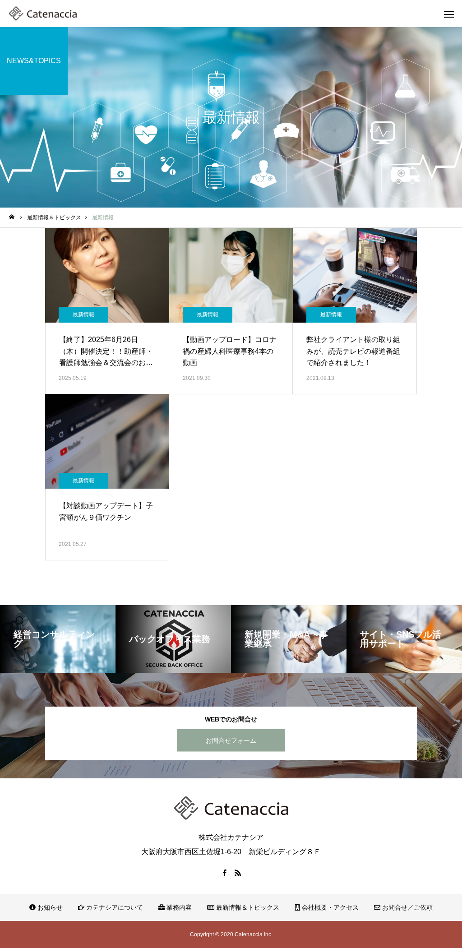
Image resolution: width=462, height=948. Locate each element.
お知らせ (49, 907)
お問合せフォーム (231, 740)
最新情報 (83, 314)
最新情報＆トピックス (246, 907)
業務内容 (178, 907)
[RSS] (237, 872)
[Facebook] (224, 872)
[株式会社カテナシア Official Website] (43, 14)
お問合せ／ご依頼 (406, 907)
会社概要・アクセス (329, 907)
